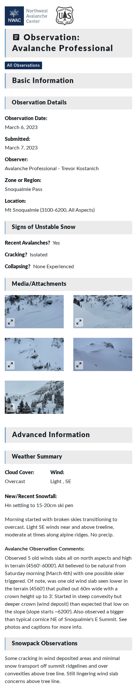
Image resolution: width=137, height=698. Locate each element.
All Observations (23, 65)
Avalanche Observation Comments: (44, 548)
